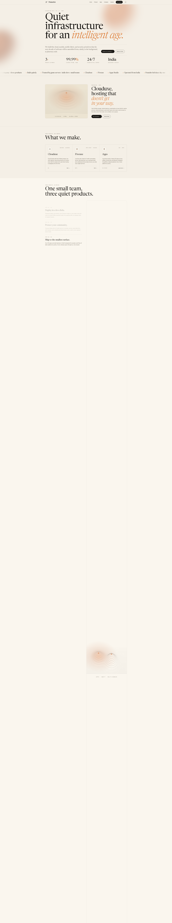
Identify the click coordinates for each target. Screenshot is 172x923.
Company (106, 2)
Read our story (120, 51)
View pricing (106, 116)
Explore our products (108, 51)
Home (90, 2)
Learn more (121, 168)
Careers (112, 2)
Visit (68, 168)
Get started (119, 2)
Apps (101, 2)
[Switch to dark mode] (125, 2)
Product (96, 2)
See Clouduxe (96, 116)
